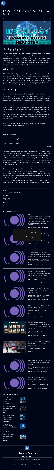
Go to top (49, 146)
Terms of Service (13, 464)
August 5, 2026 (6, 431)
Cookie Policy (42, 464)
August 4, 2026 (6, 440)
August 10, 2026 (6, 421)
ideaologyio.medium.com (14, 143)
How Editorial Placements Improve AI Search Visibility (10, 436)
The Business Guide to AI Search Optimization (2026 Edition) (10, 417)
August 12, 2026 (6, 412)
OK (27, 236)
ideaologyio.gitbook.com (17, 139)
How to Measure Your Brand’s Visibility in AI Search (9, 400)
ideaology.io (13, 134)
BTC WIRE (30, 227)
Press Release (6, 206)
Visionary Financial (7, 198)
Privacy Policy (34, 233)
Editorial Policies (34, 464)
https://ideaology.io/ (23, 125)
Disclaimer (27, 464)
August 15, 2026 (6, 403)
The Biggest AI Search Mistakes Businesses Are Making (10, 408)
